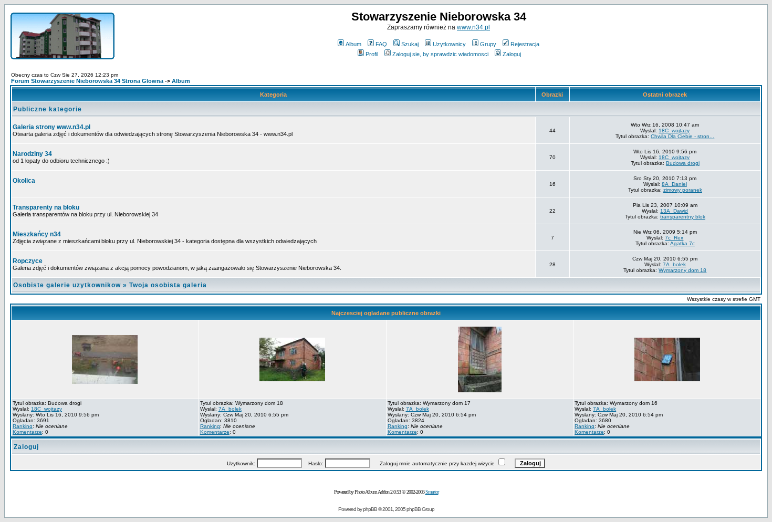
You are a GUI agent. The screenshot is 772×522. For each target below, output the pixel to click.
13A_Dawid (674, 211)
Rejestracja (524, 44)
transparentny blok (682, 217)
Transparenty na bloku (46, 207)
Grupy (488, 44)
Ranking (23, 426)
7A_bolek (674, 264)
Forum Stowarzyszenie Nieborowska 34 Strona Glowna (87, 81)
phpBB (370, 509)
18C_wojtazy (674, 130)
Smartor (432, 492)
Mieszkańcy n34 (37, 234)
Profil (372, 54)
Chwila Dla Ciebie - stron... (682, 136)
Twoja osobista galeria (168, 285)
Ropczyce (28, 261)
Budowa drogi (683, 163)
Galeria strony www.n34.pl (51, 127)
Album (353, 44)
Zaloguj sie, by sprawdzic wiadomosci (440, 54)
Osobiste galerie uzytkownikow (67, 285)
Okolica (24, 180)
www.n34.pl (473, 27)
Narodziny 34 (32, 154)
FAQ (381, 44)
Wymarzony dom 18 (682, 270)
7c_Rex (674, 238)
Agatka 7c (682, 243)
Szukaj (410, 44)
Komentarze (27, 432)
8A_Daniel (674, 184)
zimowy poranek (682, 190)
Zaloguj (512, 54)
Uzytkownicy (449, 44)
